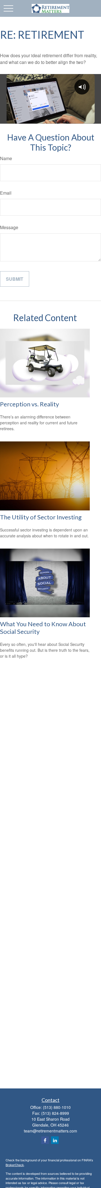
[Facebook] (45, 1140)
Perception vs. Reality (29, 404)
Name (6, 158)
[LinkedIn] (55, 1140)
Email (6, 193)
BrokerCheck (15, 1164)
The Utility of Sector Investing (41, 517)
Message (9, 227)
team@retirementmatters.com (50, 1131)
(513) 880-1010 (57, 1107)
